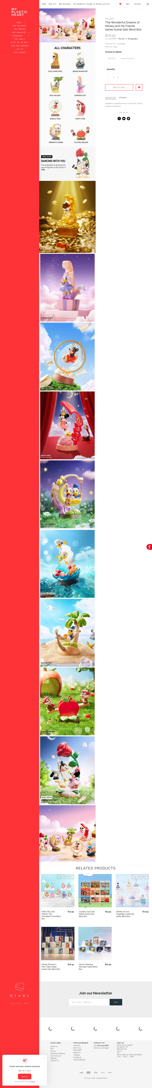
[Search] (148, 4)
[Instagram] (11, 995)
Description (110, 97)
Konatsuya (77, 1057)
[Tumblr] (28, 995)
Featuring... (19, 36)
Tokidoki (76, 1055)
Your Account (55, 1056)
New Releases (19, 26)
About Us (54, 1046)
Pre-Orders (19, 29)
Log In (19, 49)
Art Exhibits (19, 32)
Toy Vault (20, 39)
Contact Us (54, 1061)
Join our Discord (19, 46)
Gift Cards (19, 52)
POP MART (109, 19)
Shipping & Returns (57, 1053)
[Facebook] (15, 995)
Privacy (53, 1051)
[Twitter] (19, 995)
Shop (19, 22)
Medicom (77, 1053)
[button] (123, 38)
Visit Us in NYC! (19, 42)
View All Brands (79, 1060)
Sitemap (53, 1058)
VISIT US (120, 1043)
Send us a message (101, 1048)
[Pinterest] (24, 995)
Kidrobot (76, 1045)
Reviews (123, 97)
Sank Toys (77, 1048)
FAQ (52, 1049)
